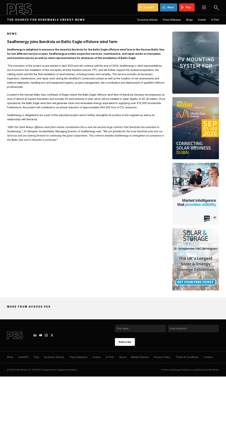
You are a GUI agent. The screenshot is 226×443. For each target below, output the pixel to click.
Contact (208, 357)
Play (188, 7)
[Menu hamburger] (204, 7)
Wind (170, 7)
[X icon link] (51, 335)
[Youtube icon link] (40, 335)
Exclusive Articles (148, 19)
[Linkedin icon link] (35, 335)
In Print (215, 19)
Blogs (189, 19)
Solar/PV (149, 7)
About (122, 357)
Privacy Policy (162, 357)
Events (202, 19)
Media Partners (140, 357)
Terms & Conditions (187, 357)
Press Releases (172, 19)
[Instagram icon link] (46, 335)
